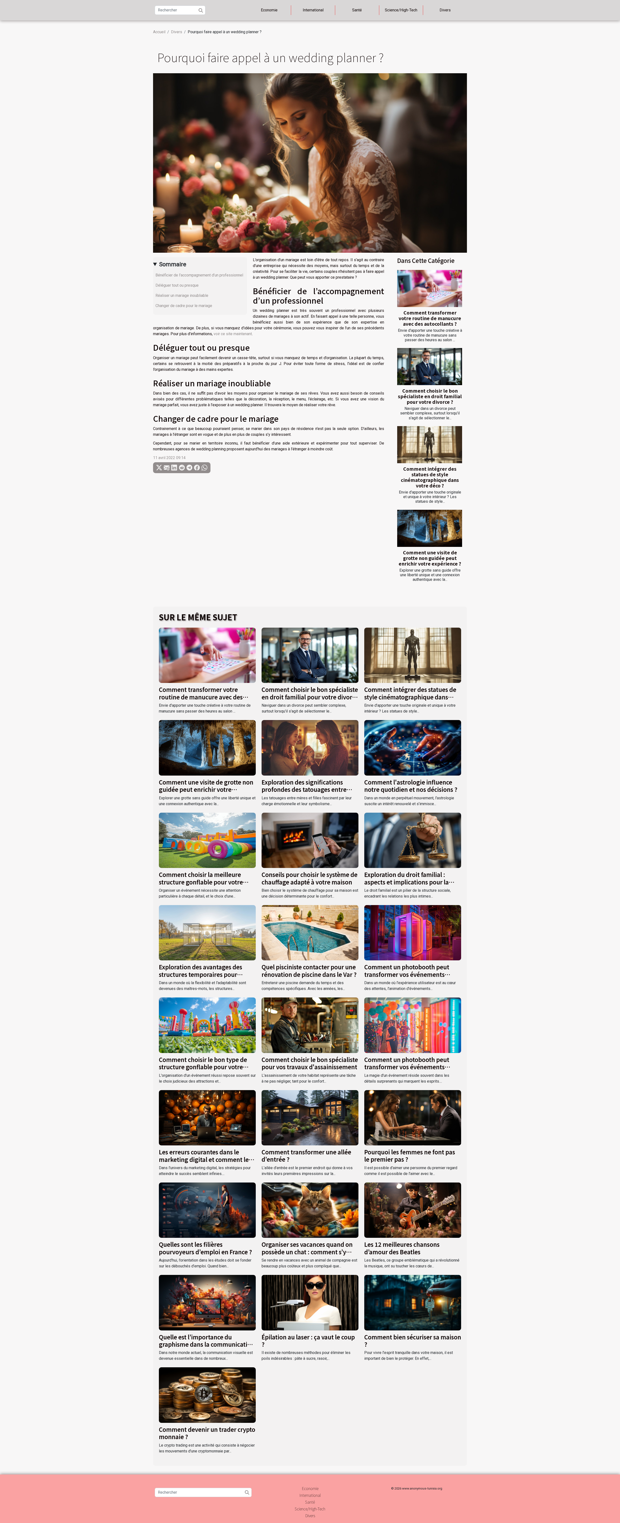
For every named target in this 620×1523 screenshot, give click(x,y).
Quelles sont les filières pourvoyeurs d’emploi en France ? (205, 1248)
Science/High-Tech (401, 10)
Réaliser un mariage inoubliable (182, 295)
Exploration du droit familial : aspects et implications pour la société (406, 881)
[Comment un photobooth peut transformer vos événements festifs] (412, 1025)
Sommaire (172, 264)
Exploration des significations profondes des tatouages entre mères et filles (304, 789)
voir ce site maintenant (233, 334)
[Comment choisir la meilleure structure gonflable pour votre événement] (207, 840)
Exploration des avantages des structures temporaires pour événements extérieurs (200, 974)
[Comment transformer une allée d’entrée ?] (310, 1117)
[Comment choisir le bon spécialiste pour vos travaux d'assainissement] (310, 1025)
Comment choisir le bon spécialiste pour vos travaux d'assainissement (310, 1063)
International (313, 10)
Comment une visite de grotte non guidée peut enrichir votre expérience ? (430, 558)
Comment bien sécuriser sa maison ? (412, 1340)
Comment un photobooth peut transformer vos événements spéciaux (406, 974)
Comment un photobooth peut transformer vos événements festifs (406, 1066)
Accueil (159, 32)
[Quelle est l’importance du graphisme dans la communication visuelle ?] (207, 1302)
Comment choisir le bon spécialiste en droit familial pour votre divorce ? (430, 396)
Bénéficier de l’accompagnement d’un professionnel (199, 275)
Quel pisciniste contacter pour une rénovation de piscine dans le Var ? (309, 970)
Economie (269, 10)
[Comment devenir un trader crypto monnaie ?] (207, 1395)
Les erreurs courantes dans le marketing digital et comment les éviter (205, 1159)
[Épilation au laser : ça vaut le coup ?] (310, 1302)
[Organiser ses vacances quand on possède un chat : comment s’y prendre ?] (310, 1209)
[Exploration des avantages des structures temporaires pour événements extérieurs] (207, 932)
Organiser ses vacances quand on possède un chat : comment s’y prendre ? (307, 1251)
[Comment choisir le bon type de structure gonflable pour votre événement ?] (207, 1025)
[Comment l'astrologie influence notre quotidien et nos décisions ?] (412, 747)
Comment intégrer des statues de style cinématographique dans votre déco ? (430, 477)
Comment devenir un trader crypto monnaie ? (207, 1433)
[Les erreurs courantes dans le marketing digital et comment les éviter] (207, 1117)
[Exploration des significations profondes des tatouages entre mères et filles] (310, 747)
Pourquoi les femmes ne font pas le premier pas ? (409, 1155)
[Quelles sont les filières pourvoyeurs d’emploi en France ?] (207, 1209)
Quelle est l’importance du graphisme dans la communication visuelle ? (207, 1344)
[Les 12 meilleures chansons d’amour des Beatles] (412, 1209)
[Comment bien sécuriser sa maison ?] (412, 1302)
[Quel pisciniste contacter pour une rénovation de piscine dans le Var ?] (310, 932)
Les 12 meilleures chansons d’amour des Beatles (402, 1248)
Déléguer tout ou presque (177, 285)
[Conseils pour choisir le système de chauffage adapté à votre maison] (310, 840)
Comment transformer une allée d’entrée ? (306, 1155)
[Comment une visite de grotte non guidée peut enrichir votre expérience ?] (429, 528)
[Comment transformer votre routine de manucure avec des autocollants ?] (429, 288)
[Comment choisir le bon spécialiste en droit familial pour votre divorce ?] (429, 366)
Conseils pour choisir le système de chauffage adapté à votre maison (309, 878)
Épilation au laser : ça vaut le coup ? (308, 1340)
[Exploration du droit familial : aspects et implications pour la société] (412, 840)
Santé (357, 10)
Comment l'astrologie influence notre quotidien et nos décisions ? (410, 786)
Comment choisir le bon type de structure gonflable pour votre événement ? (203, 1066)
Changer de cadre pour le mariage (184, 305)
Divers (445, 10)
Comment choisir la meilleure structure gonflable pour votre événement (201, 881)
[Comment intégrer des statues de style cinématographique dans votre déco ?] (429, 444)
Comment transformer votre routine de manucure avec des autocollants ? (430, 318)
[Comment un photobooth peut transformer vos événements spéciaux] (412, 932)
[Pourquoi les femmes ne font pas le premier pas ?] (412, 1117)
